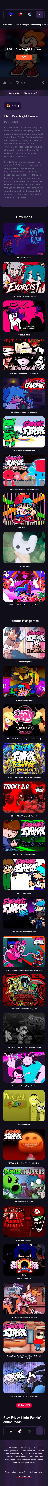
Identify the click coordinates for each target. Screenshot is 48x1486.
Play (24, 57)
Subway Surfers (37, 1472)
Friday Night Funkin (24, 1476)
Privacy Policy (10, 1472)
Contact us (23, 1472)
